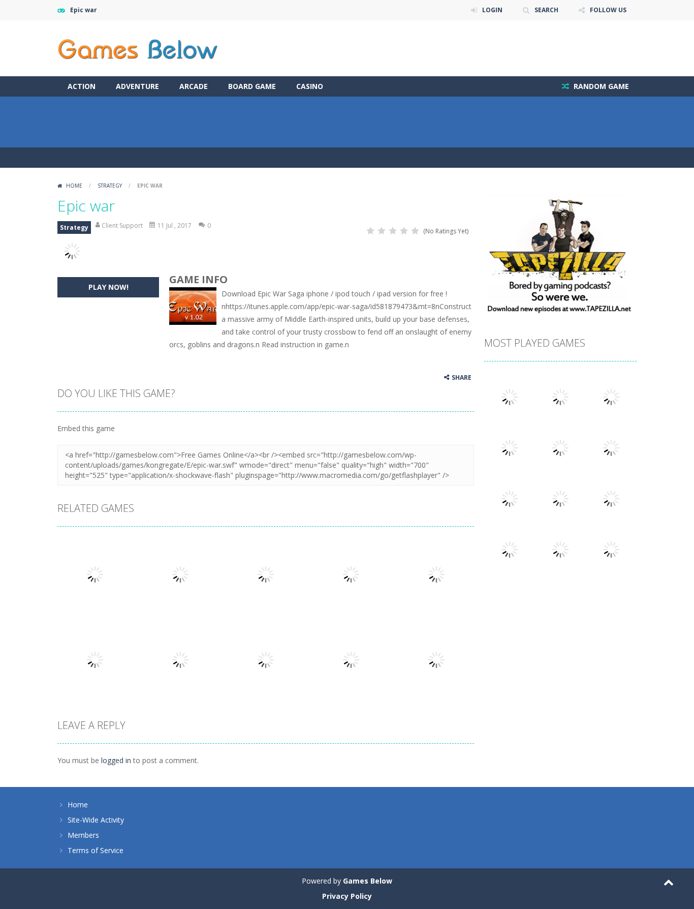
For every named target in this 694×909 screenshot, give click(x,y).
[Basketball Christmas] (611, 498)
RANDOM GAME (600, 86)
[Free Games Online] (137, 47)
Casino (309, 86)
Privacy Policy (347, 896)
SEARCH (546, 10)
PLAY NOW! (108, 287)
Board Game (252, 86)
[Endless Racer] (611, 549)
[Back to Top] (668, 883)
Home (74, 185)
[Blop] (509, 447)
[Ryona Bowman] (611, 447)
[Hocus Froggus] (560, 498)
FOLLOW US (608, 10)
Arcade (193, 86)
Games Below (367, 881)
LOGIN (492, 10)
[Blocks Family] (509, 498)
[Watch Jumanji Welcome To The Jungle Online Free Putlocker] (611, 396)
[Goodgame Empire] (560, 447)
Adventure (137, 86)
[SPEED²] (560, 396)
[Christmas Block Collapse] (509, 549)
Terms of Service (95, 850)
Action (82, 86)
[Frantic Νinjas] (509, 396)
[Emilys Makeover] (560, 549)
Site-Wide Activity (96, 820)
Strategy (110, 185)
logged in (116, 760)
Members (83, 835)
